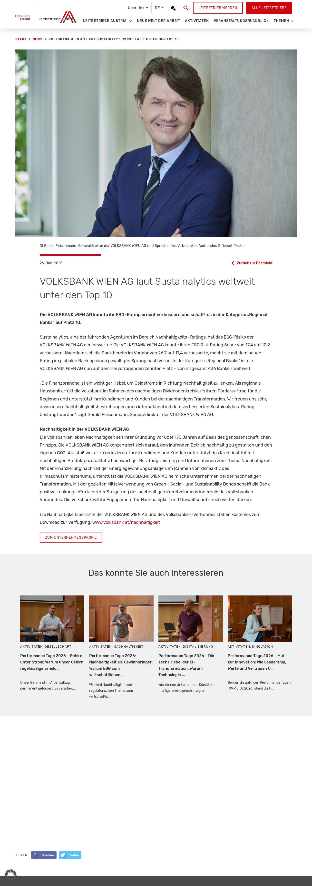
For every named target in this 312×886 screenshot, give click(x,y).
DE (157, 8)
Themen (281, 21)
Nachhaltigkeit (129, 646)
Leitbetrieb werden (217, 8)
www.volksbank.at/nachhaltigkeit (126, 522)
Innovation (262, 646)
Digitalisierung (198, 646)
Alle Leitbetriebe (269, 8)
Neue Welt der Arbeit (158, 21)
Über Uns (136, 8)
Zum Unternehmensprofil (71, 537)
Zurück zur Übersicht (255, 263)
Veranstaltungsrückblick (241, 21)
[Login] (173, 8)
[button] (186, 8)
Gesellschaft (58, 646)
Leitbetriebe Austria (105, 21)
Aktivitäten (197, 21)
